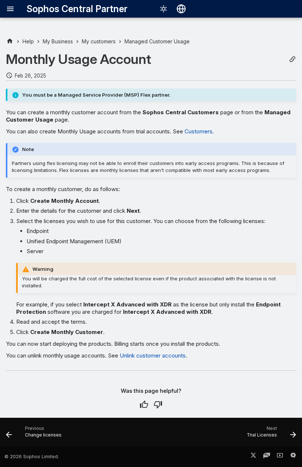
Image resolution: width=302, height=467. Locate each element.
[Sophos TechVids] (280, 457)
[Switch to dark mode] (163, 8)
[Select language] (181, 8)
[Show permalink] (292, 59)
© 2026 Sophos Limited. (31, 456)
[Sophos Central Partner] (10, 41)
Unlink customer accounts (153, 355)
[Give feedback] (293, 457)
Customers (199, 131)
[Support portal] (267, 457)
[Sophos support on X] (253, 457)
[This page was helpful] (144, 404)
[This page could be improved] (158, 404)
